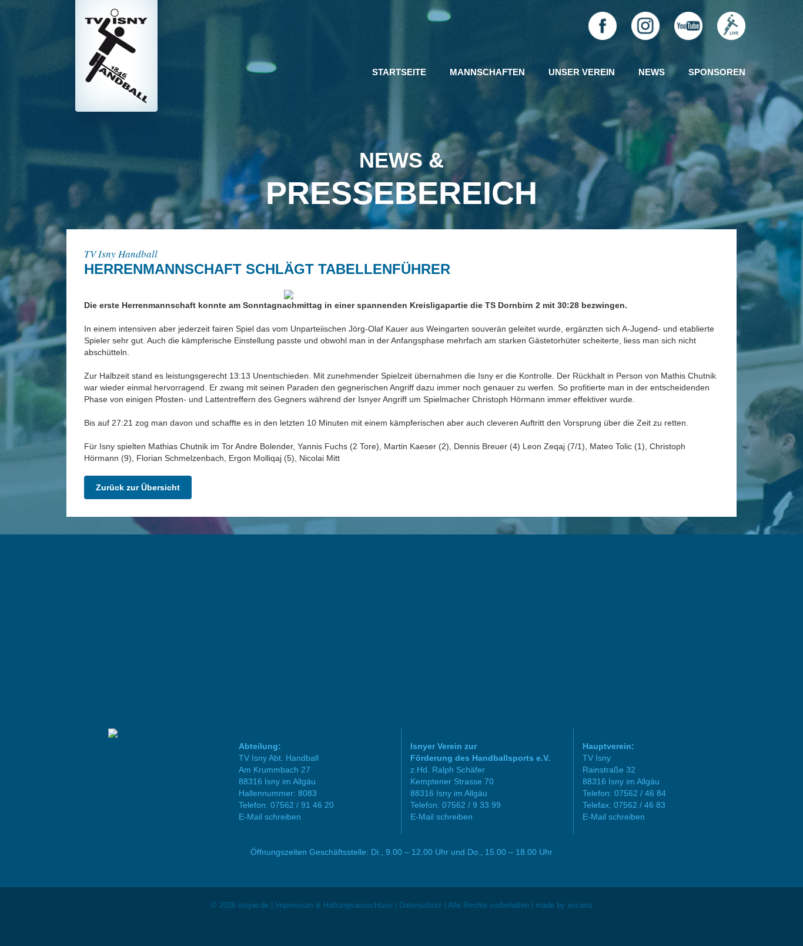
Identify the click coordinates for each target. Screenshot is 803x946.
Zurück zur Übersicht (138, 487)
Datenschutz (420, 905)
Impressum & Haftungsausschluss (334, 905)
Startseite (399, 72)
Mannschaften (487, 72)
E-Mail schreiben (270, 816)
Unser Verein (581, 72)
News (651, 72)
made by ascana (564, 905)
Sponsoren (716, 72)
